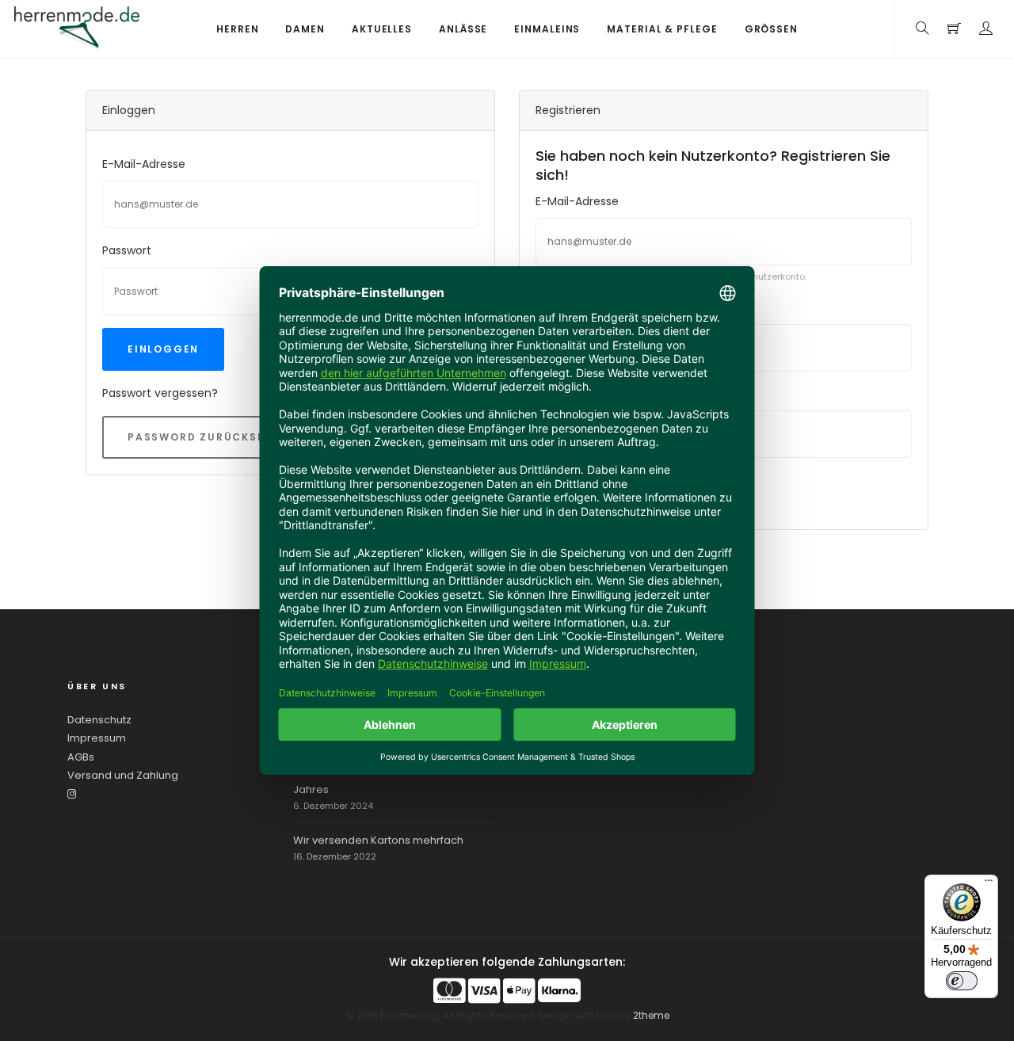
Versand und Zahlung (122, 775)
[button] (986, 29)
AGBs (80, 757)
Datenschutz (99, 719)
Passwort (126, 250)
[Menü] (988, 884)
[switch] (962, 980)
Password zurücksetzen (211, 437)
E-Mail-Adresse (143, 164)
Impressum (96, 737)
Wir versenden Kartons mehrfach (378, 840)
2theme (651, 1015)
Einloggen (163, 349)
